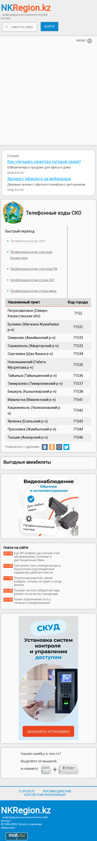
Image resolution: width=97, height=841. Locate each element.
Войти (49, 26)
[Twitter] (66, 447)
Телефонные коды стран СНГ (32, 280)
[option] (48, 506)
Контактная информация (44, 795)
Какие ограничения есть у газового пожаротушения (32, 601)
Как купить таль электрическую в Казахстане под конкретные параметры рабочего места (37, 569)
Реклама (13, 155)
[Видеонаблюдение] (48, 506)
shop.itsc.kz (15, 172)
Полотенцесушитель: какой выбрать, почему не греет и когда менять (38, 581)
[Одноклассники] (52, 447)
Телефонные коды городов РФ (33, 269)
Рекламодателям (57, 791)
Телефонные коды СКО (27, 241)
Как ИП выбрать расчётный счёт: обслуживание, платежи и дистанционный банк (37, 556)
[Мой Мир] (59, 447)
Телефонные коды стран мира (33, 291)
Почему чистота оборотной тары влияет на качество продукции (37, 592)
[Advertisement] (48, 96)
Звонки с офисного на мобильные (39, 178)
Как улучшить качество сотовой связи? (44, 161)
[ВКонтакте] (45, 447)
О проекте (27, 791)
